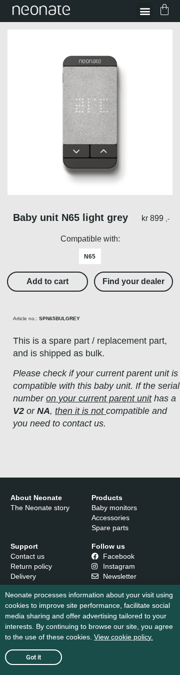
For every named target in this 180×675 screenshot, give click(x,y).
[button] (144, 11)
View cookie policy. (123, 637)
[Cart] (164, 11)
